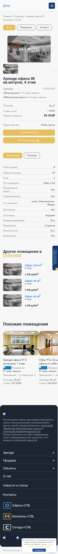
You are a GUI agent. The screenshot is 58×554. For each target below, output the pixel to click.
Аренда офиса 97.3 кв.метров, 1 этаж (15, 361)
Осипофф (18, 16)
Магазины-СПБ (23, 516)
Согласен (39, 550)
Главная (7, 16)
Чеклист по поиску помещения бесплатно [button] (55, 259)
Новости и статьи (15, 485)
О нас (7, 476)
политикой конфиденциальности (21, 431)
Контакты (9, 494)
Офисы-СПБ (21, 505)
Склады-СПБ (21, 527)
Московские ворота (16, 97)
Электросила (12, 92)
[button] (29, 140)
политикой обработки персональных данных (41, 545)
